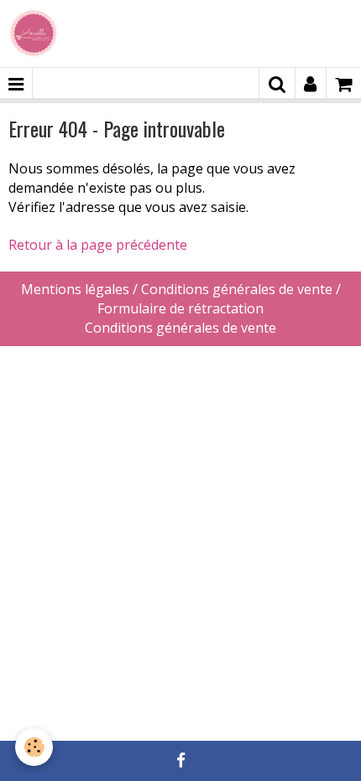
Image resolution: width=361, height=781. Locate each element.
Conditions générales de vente (180, 327)
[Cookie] (34, 747)
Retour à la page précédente (97, 244)
